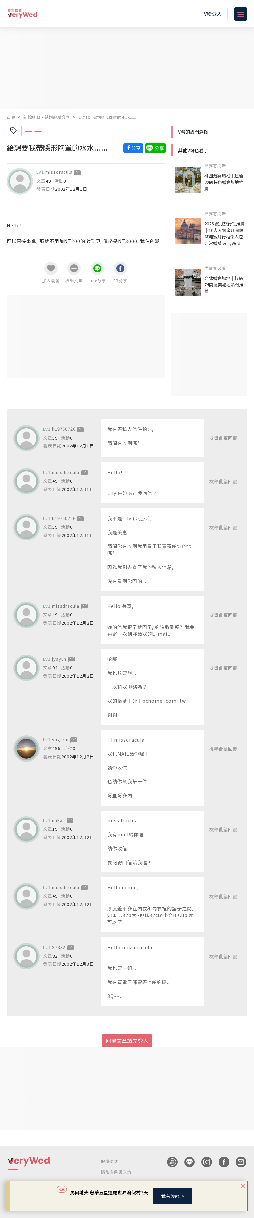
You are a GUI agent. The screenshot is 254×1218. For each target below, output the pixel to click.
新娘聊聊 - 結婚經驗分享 (46, 117)
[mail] (237, 1162)
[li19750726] (26, 438)
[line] (186, 1162)
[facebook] (220, 1162)
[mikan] (26, 829)
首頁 (11, 117)
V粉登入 (213, 13)
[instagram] (203, 1162)
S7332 (58, 947)
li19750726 (64, 429)
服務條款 (109, 1161)
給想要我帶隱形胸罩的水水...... (107, 117)
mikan (58, 820)
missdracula (59, 172)
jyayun (59, 659)
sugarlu (60, 739)
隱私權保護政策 (116, 1172)
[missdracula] (20, 181)
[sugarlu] (26, 749)
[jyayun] (26, 668)
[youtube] (169, 1162)
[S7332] (26, 956)
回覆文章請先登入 (127, 1041)
